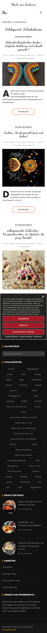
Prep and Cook (14, 471)
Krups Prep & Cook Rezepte (23, 428)
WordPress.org (9, 587)
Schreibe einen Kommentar (25, 58)
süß (7, 487)
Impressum (37, 336)
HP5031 (24, 401)
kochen (37, 406)
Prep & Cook (34, 466)
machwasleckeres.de (16, 460)
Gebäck (37, 385)
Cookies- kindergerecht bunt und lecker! (23, 134)
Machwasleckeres (23, 449)
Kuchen (13, 444)
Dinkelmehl (36, 379)
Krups (23, 412)
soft (39, 482)
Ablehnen (23, 325)
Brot (24, 374)
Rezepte (24, 476)
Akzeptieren (23, 318)
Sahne (38, 476)
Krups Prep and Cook (23, 433)
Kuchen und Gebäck (23, 37)
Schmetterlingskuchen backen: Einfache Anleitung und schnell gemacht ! (23, 45)
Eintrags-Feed (9, 573)
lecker (34, 444)
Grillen (34, 390)
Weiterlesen (23, 112)
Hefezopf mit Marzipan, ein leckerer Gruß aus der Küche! (30, 546)
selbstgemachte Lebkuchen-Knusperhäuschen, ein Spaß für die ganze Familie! (23, 234)
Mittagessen (12, 466)
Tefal (19, 487)
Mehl (38, 460)
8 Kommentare (24, 246)
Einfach (9, 385)
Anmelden (7, 567)
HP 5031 (38, 401)
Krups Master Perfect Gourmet (23, 417)
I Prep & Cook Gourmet (16, 406)
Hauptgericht (15, 396)
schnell (9, 482)
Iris (42, 55)
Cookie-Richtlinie (11, 336)
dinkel (21, 379)
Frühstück (23, 385)
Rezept (9, 476)
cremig (37, 374)
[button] (43, 296)
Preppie (35, 471)
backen (9, 374)
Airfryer (11, 369)
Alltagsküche (33, 369)
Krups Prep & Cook (23, 422)
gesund (13, 390)
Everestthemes (9, 629)
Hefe (36, 396)
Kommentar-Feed (11, 580)
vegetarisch (35, 487)
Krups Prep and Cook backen (23, 439)
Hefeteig (10, 401)
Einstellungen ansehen (23, 332)
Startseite (7, 22)
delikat (9, 379)
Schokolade (25, 482)
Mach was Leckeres (23, 5)
